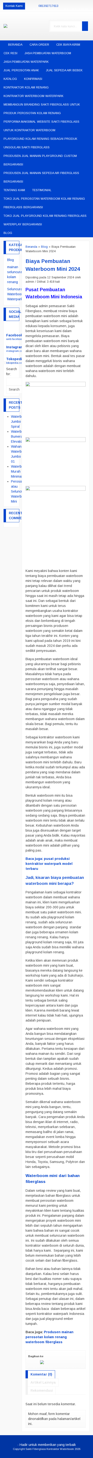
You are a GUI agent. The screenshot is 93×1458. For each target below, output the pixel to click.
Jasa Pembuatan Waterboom (48, 53)
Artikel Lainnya (43, 1382)
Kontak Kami (14, 6)
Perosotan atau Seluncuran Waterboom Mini (19, 491)
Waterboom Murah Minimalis (19, 471)
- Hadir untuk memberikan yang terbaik (46, 1445)
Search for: (11, 371)
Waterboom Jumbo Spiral (19, 421)
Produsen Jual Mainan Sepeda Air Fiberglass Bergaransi (41, 177)
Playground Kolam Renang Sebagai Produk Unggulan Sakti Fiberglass (40, 143)
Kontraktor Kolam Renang (26, 87)
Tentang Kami (14, 190)
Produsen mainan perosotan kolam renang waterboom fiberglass (49, 1337)
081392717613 (48, 6)
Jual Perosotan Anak (21, 70)
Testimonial (42, 190)
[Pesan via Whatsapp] (85, 6)
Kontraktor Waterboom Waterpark (33, 96)
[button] (85, 26)
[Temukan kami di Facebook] (11, 328)
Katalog (10, 79)
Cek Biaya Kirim (68, 44)
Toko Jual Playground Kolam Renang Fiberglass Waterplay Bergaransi (45, 220)
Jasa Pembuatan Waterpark (26, 61)
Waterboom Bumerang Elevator (19, 436)
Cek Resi (10, 53)
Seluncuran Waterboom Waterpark (15, 294)
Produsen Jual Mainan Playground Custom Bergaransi (40, 160)
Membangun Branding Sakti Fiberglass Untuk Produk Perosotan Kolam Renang (42, 109)
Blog (8, 233)
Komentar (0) (41, 1374)
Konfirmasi (33, 79)
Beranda (14, 44)
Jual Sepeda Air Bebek (64, 70)
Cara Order (39, 44)
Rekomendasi (42, 1390)
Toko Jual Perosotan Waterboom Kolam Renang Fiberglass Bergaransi (44, 203)
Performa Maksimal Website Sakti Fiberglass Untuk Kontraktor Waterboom (41, 126)
